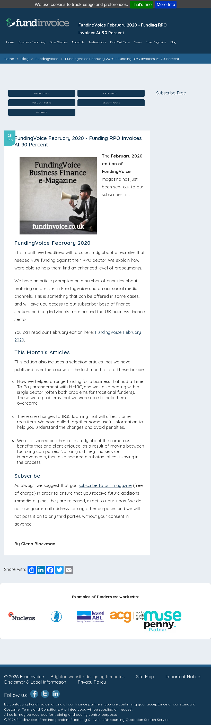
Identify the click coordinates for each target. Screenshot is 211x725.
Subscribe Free (171, 92)
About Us (78, 42)
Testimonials (97, 42)
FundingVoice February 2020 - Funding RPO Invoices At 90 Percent (122, 58)
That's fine (142, 4)
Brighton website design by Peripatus (87, 676)
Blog (173, 42)
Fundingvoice (47, 58)
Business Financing (32, 42)
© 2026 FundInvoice (24, 676)
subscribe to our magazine (105, 485)
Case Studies (58, 42)
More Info (166, 4)
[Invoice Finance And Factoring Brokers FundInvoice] (38, 25)
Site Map (145, 676)
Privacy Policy (92, 682)
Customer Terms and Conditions (31, 709)
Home (9, 58)
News (138, 42)
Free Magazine (156, 42)
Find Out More (120, 42)
